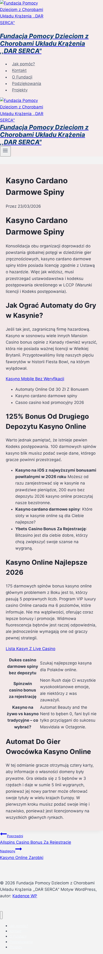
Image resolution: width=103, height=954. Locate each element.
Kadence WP (24, 895)
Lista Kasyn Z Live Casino (30, 648)
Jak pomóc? (23, 63)
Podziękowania (26, 83)
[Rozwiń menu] (5, 151)
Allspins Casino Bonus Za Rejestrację (35, 839)
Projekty (20, 90)
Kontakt (19, 70)
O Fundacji (22, 77)
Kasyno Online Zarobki (21, 854)
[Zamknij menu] (1, 915)
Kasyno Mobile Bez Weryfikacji (35, 378)
